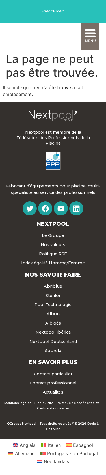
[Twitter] (30, 208)
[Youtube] (61, 208)
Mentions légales (17, 403)
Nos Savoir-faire (53, 274)
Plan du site (43, 403)
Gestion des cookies (53, 408)
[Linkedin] (76, 208)
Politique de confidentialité (78, 403)
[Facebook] (45, 208)
